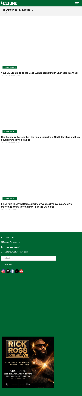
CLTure (5, 76)
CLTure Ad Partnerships (10, 242)
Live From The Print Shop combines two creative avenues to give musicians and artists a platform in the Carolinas (36, 205)
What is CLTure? (7, 237)
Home (3, 13)
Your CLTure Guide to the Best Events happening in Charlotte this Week (39, 73)
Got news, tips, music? (10, 247)
